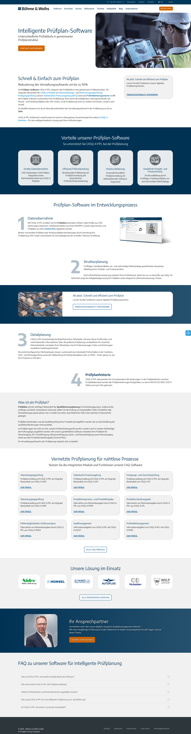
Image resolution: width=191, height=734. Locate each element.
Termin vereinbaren (82, 639)
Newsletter (131, 2)
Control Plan (50, 228)
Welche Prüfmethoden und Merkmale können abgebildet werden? (49, 692)
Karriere (141, 2)
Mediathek (111, 8)
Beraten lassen (166, 8)
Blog (121, 8)
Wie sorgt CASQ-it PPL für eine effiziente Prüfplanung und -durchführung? (53, 699)
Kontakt (151, 2)
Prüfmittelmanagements (97, 95)
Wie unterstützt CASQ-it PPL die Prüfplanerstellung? (44, 684)
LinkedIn (24, 722)
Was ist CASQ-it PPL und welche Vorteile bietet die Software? (47, 676)
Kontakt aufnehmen (31, 48)
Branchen (68, 8)
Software (57, 8)
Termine (100, 8)
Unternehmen (131, 8)
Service (78, 8)
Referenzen (89, 8)
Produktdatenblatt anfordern (142, 94)
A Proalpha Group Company (29, 731)
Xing (19, 722)
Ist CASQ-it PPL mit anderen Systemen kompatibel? (43, 707)
